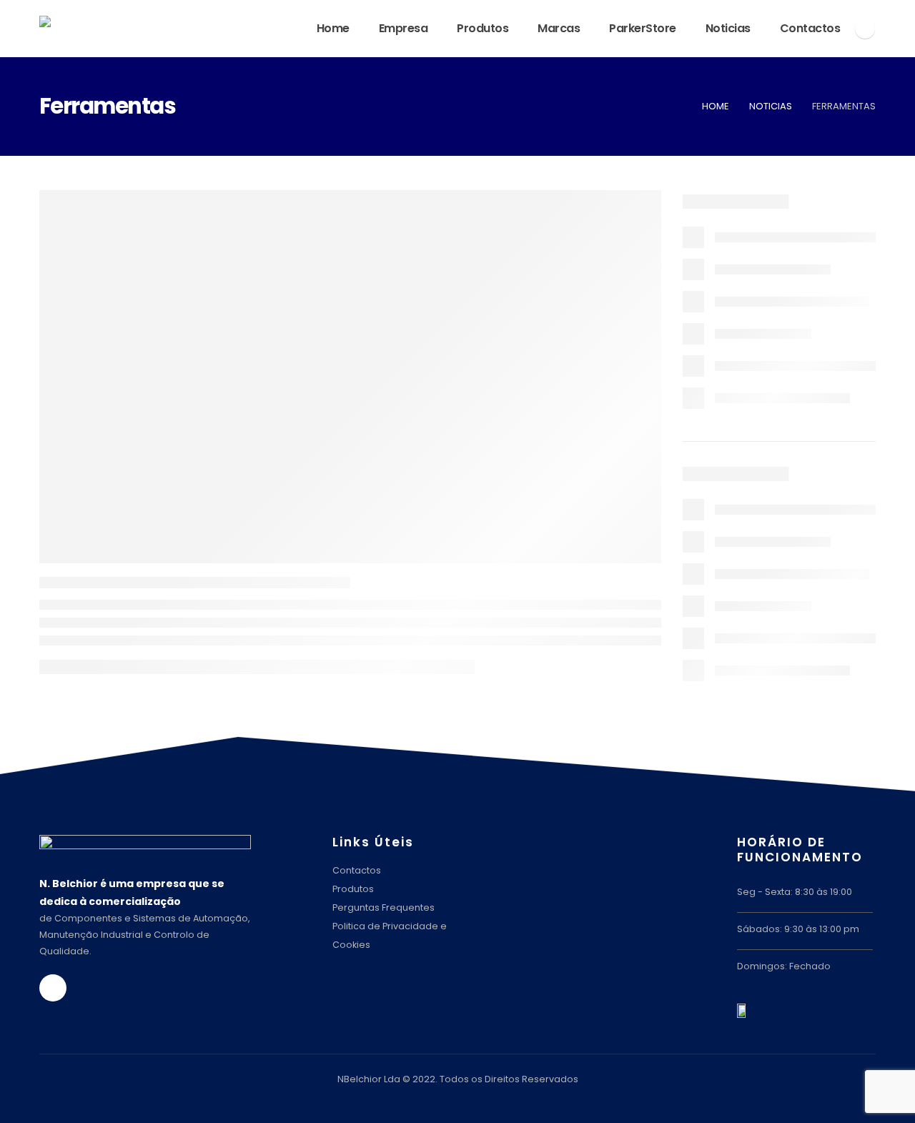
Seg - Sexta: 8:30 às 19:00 (794, 892)
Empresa (403, 28)
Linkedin (52, 987)
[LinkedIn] (865, 29)
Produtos (482, 28)
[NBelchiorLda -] (146, 28)
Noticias (728, 28)
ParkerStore (642, 28)
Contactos (810, 28)
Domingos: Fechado (784, 966)
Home (333, 28)
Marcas (559, 28)
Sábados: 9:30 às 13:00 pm (798, 929)
